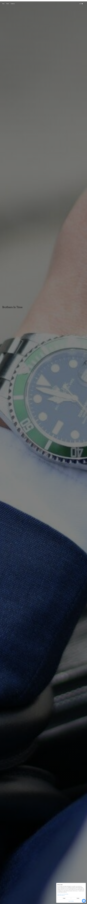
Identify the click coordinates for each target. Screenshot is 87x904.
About (7, 3)
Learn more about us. (61, 895)
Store (3, 3)
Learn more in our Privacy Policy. (62, 894)
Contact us (13, 3)
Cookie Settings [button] (71, 901)
